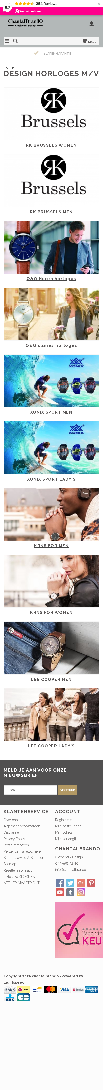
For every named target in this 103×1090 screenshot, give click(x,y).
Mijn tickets (63, 832)
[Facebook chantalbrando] (60, 883)
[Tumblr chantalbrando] (70, 892)
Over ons (11, 820)
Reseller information (19, 870)
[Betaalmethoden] (10, 989)
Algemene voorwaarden (22, 826)
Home (9, 67)
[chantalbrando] (28, 25)
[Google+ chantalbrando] (81, 883)
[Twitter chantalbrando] (70, 883)
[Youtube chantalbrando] (60, 892)
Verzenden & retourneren (23, 851)
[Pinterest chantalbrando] (92, 883)
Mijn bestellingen (68, 826)
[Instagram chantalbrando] (81, 892)
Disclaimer (12, 832)
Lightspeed (14, 982)
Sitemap (10, 864)
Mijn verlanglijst (67, 839)
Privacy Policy (14, 839)
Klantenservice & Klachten (24, 858)
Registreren (64, 820)
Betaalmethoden (16, 845)
